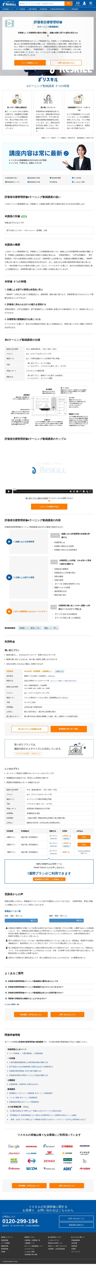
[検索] (68, 3)
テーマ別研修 (14, 1053)
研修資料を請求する (76, 1225)
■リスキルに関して (78, 1237)
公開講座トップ (29, 1243)
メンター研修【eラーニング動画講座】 (23, 1097)
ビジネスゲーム (29, 1249)
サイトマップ (75, 1252)
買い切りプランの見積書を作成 (29, 729)
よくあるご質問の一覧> (12, 1004)
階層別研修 (4, 1240)
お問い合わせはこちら (66, 62)
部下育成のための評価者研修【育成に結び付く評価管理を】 (31, 1066)
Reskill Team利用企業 (84, 851)
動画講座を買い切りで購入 (69, 729)
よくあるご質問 (79, 182)
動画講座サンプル (13, 182)
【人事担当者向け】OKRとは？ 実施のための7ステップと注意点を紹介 (35, 1111)
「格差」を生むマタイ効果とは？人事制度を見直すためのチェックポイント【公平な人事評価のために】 (47, 1119)
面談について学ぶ (50, 628)
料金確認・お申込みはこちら (31, 1014)
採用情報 (74, 1246)
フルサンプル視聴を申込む (49, 506)
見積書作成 (66, 838)
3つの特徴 (77, 178)
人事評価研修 (27, 1053)
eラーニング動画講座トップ (33, 1246)
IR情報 (73, 1249)
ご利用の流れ (51, 676)
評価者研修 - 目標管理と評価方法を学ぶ (24, 1084)
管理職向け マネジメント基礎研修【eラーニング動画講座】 (31, 1093)
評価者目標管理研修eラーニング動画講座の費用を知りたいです (33, 981)
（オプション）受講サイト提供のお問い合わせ (62, 681)
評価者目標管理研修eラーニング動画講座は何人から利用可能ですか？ (36, 992)
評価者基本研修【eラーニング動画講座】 (24, 1102)
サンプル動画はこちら (30, 62)
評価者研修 (39, 1053)
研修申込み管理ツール (55, 1243)
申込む (84, 837)
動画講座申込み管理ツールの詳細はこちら (49, 879)
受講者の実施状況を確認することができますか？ (27, 998)
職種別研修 (4, 1246)
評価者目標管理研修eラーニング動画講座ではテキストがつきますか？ (36, 987)
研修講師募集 (75, 1240)
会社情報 (74, 1243)
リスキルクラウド (53, 1240)
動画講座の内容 (34, 182)
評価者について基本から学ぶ (30, 628)
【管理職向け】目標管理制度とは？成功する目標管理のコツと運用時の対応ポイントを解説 (42, 1115)
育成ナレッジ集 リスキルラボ (57, 1246)
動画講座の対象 (34, 178)
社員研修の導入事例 (31, 1254)
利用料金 (54, 182)
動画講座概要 (56, 178)
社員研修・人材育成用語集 (56, 1249)
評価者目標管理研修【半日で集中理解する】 (25, 1071)
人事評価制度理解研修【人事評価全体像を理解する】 (29, 1062)
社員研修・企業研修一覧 (32, 1240)
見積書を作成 (59, 671)
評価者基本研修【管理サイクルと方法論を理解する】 (29, 1075)
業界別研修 (4, 1249)
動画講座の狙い (12, 178)
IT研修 (3, 1252)
